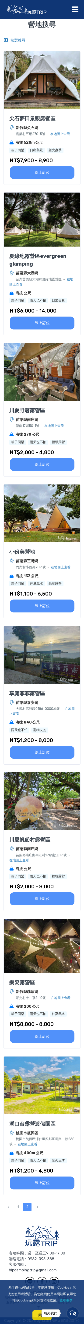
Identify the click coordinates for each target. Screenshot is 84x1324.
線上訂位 (42, 172)
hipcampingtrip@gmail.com (33, 1270)
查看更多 (66, 1300)
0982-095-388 (41, 1259)
